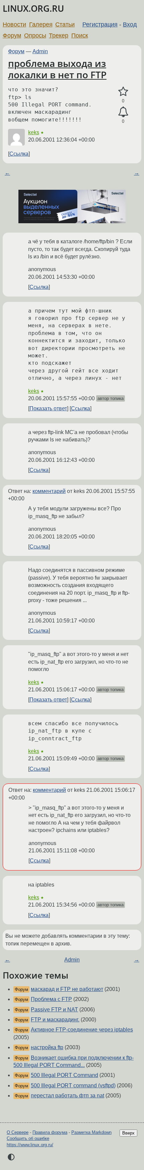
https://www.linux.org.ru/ (30, 1144)
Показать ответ (48, 408)
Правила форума (49, 1132)
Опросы (35, 35)
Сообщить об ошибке (28, 1138)
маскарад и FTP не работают (67, 989)
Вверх (128, 1133)
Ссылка (18, 154)
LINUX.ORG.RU (33, 8)
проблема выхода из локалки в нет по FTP (57, 69)
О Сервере (17, 1132)
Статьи (65, 24)
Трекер (58, 35)
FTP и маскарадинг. (55, 1019)
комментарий (49, 491)
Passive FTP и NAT (54, 1009)
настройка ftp (47, 1047)
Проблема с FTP (51, 999)
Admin (40, 51)
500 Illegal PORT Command (64, 1075)
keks (33, 132)
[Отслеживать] (123, 112)
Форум (12, 35)
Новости (14, 24)
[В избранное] (123, 92)
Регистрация (100, 24)
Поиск (79, 35)
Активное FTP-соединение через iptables (82, 1029)
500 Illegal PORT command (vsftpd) (73, 1085)
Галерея (41, 24)
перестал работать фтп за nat (67, 1095)
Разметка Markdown (91, 1132)
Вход (130, 24)
